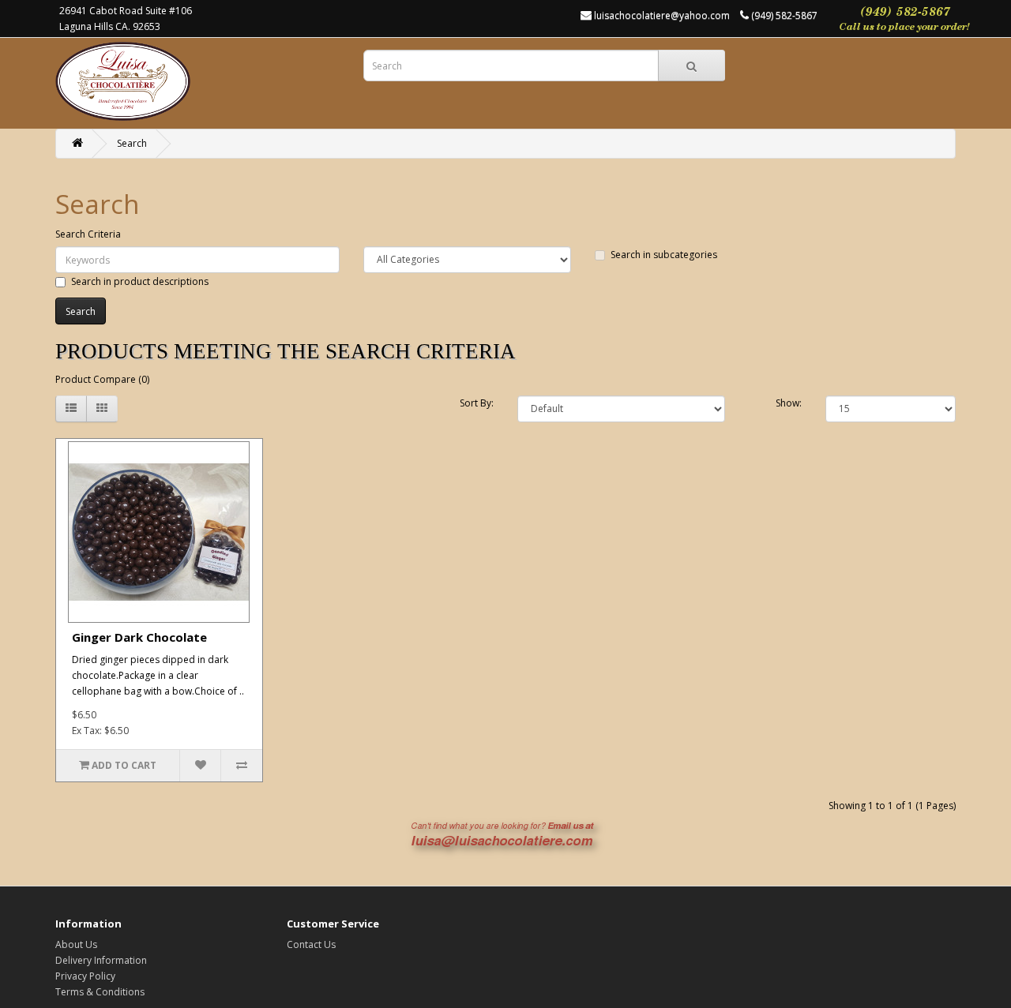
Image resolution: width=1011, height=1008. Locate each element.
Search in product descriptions (140, 281)
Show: (789, 403)
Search (132, 143)
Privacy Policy (85, 976)
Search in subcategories (664, 254)
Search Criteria (88, 234)
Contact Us (311, 944)
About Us (76, 944)
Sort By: (477, 403)
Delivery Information (101, 960)
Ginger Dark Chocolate (139, 637)
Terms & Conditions (100, 992)
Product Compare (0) (102, 379)
